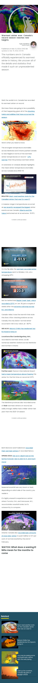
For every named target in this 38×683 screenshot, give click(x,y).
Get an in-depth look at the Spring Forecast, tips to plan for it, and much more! (18, 459)
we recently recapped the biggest (17, 207)
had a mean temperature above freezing (17, 374)
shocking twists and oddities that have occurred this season (18, 114)
